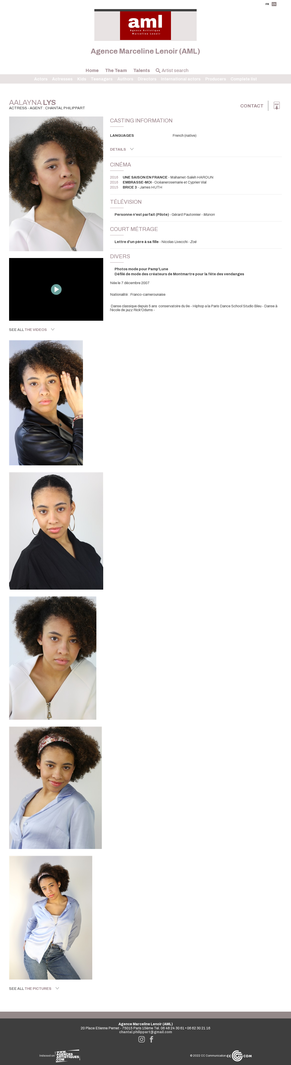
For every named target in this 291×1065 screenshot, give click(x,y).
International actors (181, 79)
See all (28, 330)
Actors (41, 79)
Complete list (244, 79)
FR (267, 4)
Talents (141, 70)
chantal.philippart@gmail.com (145, 1032)
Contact (251, 105)
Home (92, 70)
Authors (125, 79)
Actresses (62, 79)
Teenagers (102, 79)
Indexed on (47, 1055)
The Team (116, 70)
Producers (215, 79)
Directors (147, 79)
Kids (81, 79)
